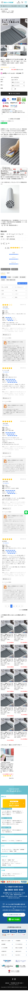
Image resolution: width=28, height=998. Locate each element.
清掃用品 (4, 865)
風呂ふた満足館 (4, 9)
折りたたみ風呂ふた (6, 812)
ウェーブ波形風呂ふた (17, 812)
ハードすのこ (12, 840)
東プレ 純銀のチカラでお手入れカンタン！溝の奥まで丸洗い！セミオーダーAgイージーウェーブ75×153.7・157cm (14, 448)
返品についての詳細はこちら (8, 121)
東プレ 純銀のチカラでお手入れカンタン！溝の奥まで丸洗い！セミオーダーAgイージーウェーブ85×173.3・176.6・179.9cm (14, 393)
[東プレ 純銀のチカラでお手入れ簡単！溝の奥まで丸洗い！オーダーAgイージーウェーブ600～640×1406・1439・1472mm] (7, 699)
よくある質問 (4, 947)
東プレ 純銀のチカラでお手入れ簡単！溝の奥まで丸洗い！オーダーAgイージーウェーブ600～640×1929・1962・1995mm (7, 686)
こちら (11, 111)
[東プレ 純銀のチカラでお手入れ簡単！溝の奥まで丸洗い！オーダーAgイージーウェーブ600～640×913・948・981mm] (20, 724)
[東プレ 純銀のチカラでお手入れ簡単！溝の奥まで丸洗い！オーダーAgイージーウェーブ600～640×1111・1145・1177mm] (7, 724)
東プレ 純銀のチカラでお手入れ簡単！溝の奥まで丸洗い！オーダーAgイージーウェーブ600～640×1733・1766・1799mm (7, 662)
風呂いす (4, 860)
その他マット (19, 840)
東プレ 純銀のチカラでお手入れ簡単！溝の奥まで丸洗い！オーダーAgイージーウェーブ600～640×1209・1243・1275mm (20, 637)
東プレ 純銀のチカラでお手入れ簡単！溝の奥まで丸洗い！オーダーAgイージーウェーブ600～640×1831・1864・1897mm (20, 662)
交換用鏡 (22, 849)
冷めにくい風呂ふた (6, 814)
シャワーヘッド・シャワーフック (9, 861)
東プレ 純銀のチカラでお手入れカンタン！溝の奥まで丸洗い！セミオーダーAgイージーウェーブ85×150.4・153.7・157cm (14, 330)
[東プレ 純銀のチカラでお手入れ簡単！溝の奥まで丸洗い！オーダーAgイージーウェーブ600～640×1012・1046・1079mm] (7, 626)
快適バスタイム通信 (5, 940)
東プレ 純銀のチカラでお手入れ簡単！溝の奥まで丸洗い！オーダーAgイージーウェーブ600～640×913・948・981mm (20, 735)
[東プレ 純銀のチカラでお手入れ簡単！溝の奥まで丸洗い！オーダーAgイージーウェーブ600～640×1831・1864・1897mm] (20, 651)
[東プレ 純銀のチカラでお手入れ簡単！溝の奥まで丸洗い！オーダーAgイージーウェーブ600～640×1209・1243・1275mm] (20, 626)
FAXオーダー (4, 955)
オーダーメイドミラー (7, 849)
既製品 (11, 851)
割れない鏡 (16, 849)
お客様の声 (3, 951)
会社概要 (3, 944)
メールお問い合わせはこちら (14, 914)
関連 (15, 851)
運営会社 (7, 983)
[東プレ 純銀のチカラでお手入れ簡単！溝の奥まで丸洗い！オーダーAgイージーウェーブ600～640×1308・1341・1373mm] (20, 675)
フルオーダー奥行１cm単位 (7, 12)
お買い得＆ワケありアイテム (8, 875)
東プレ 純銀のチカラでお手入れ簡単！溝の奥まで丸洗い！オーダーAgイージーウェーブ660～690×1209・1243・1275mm (14, 504)
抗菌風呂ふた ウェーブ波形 (8, 11)
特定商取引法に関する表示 (17, 983)
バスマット (18, 863)
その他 (9, 865)
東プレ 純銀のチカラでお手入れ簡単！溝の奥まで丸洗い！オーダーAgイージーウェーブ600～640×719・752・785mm (20, 710)
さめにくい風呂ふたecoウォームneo (10, 824)
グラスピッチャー (16, 873)
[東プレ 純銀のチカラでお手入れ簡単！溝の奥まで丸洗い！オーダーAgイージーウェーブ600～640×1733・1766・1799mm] (7, 651)
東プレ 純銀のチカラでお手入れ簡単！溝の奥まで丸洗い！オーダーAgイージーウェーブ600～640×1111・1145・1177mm (7, 735)
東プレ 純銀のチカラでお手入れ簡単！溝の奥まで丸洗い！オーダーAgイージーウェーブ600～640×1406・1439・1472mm (7, 711)
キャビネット (5, 851)
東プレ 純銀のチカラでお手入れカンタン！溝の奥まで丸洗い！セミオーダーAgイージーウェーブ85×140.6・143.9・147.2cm (14, 574)
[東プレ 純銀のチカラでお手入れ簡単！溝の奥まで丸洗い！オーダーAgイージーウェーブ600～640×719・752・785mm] (20, 699)
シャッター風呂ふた (6, 811)
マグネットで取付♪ (6, 873)
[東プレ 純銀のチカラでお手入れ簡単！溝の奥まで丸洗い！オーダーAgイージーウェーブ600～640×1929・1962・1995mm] (7, 675)
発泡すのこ (4, 840)
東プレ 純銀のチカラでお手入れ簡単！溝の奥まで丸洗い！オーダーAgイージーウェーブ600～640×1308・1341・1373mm (20, 686)
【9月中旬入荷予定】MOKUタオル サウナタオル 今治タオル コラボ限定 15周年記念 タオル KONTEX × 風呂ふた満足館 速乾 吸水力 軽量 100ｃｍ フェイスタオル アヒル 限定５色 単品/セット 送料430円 (7, 767)
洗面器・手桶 (11, 860)
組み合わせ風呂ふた (17, 811)
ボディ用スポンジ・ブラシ (8, 863)
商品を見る (11, 778)
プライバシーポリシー (14, 984)
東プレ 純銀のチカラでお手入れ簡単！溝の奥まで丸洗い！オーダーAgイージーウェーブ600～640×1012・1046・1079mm (7, 637)
